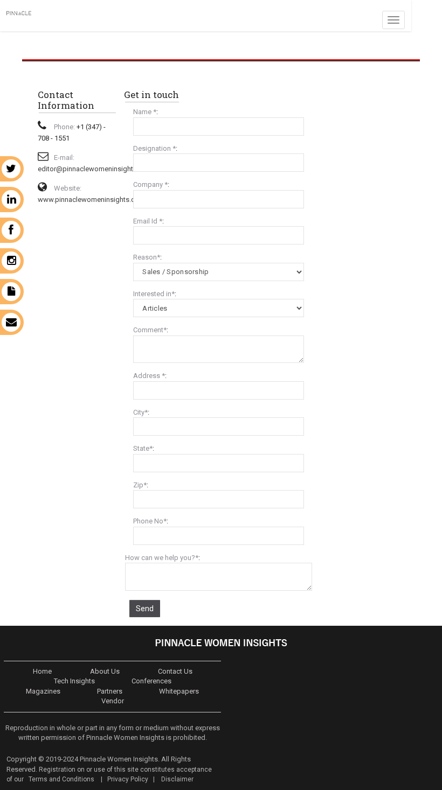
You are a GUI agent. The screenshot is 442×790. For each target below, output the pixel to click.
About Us (105, 671)
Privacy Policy (128, 779)
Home (42, 671)
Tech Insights (74, 681)
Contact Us (175, 671)
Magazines (43, 691)
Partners (109, 691)
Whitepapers (179, 691)
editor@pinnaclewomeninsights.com (95, 169)
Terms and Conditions (60, 779)
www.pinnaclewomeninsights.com (91, 199)
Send (145, 608)
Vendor (112, 701)
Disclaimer (177, 779)
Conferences (151, 681)
